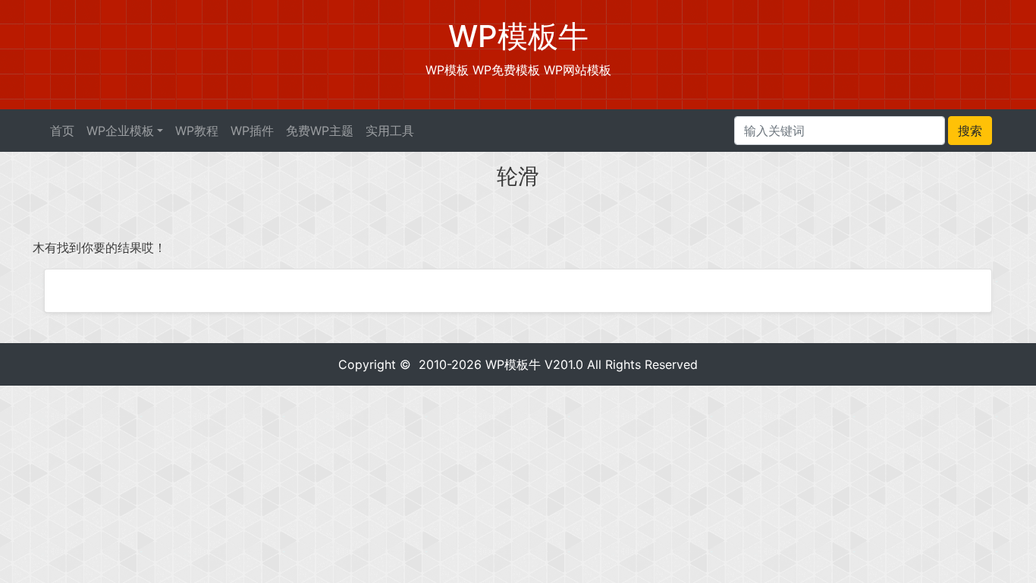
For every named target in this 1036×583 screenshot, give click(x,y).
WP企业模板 (120, 130)
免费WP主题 (319, 130)
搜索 (970, 130)
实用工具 (390, 130)
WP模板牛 (513, 364)
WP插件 (252, 130)
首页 (62, 130)
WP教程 (196, 130)
